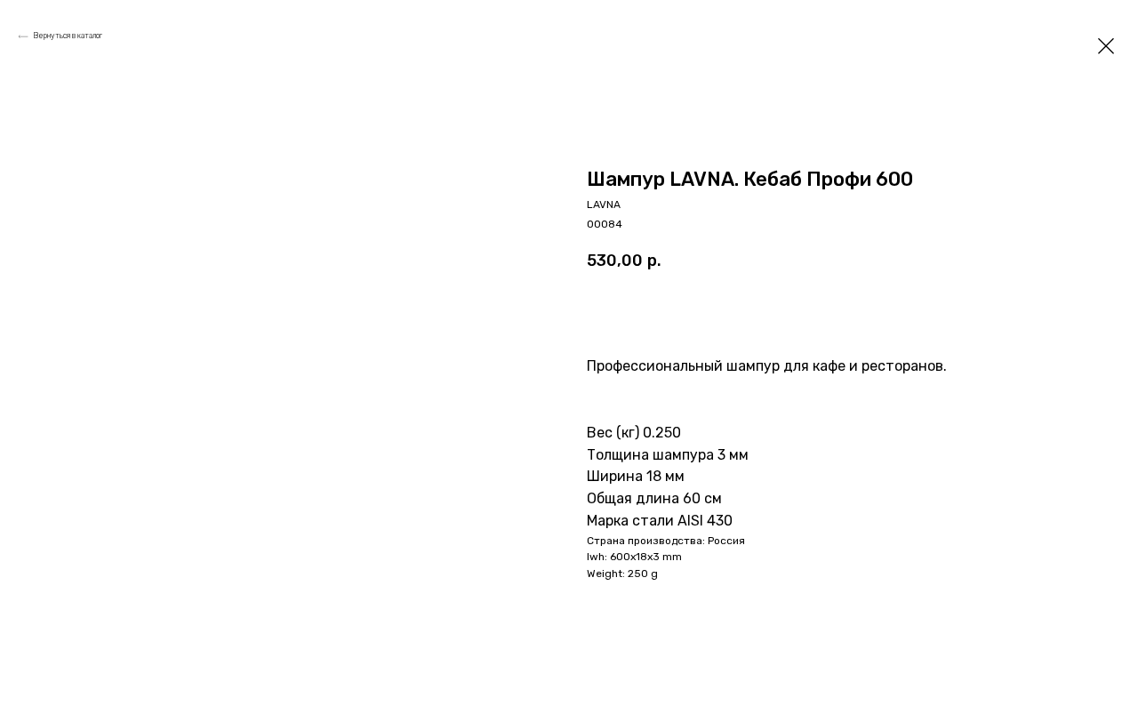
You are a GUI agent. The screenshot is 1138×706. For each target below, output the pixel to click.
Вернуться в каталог (67, 35)
